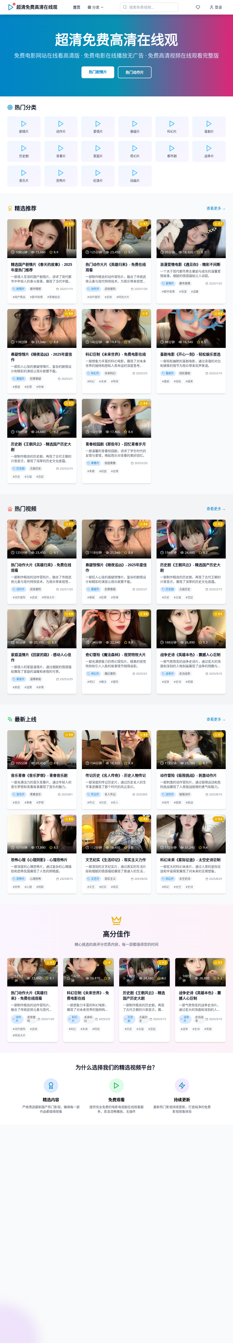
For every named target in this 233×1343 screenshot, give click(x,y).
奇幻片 (95, 674)
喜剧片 (170, 373)
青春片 (95, 463)
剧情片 (20, 289)
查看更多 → (216, 208)
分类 (95, 7)
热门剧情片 (98, 71)
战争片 (170, 674)
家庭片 (20, 679)
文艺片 (95, 879)
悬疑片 (20, 379)
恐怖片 (20, 879)
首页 (76, 7)
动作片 (95, 289)
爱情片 (170, 283)
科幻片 (95, 373)
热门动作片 (135, 72)
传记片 (95, 794)
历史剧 (20, 468)
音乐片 (20, 794)
